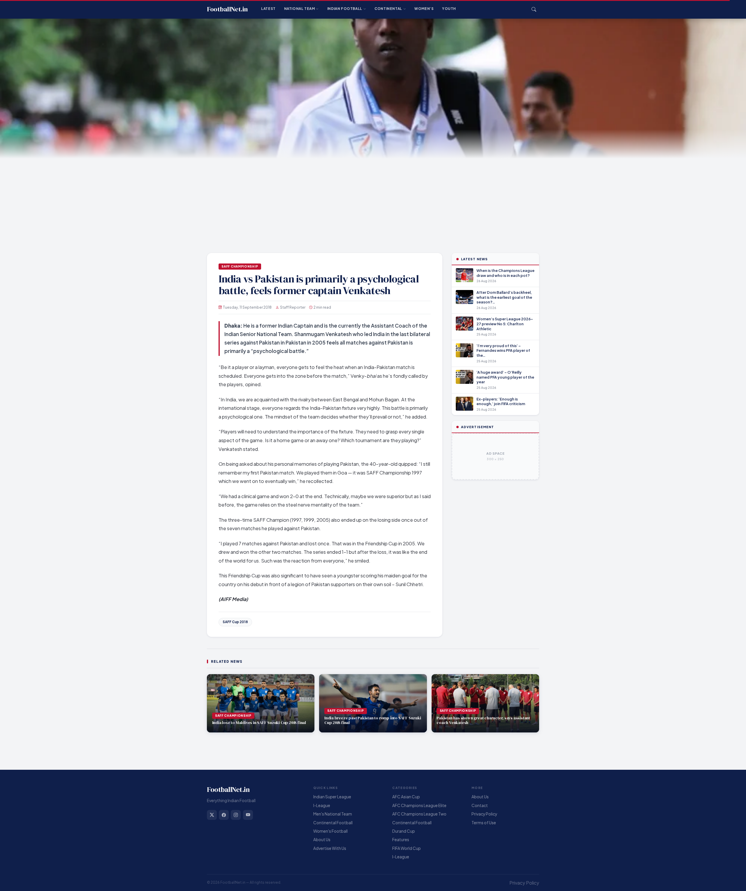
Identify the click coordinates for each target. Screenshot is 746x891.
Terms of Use (483, 822)
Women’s (424, 8)
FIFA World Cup (406, 848)
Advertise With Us (329, 848)
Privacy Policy (484, 813)
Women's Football (330, 831)
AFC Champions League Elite (419, 805)
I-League (321, 805)
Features (400, 839)
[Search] (534, 9)
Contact (479, 805)
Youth (449, 8)
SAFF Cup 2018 (235, 622)
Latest (268, 8)
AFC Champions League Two (419, 813)
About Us (321, 839)
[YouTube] (248, 815)
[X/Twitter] (212, 815)
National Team (299, 8)
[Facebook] (224, 815)
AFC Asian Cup (406, 796)
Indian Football (344, 8)
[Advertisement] (373, 202)
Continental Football (333, 822)
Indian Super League (332, 796)
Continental (388, 8)
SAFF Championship (239, 266)
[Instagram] (236, 815)
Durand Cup (403, 831)
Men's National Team (332, 813)
